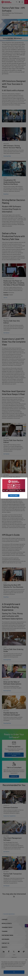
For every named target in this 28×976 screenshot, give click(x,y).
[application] (13, 485)
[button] (14, 485)
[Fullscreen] (23, 490)
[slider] (12, 490)
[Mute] (20, 490)
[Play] (4, 490)
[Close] (25, 479)
